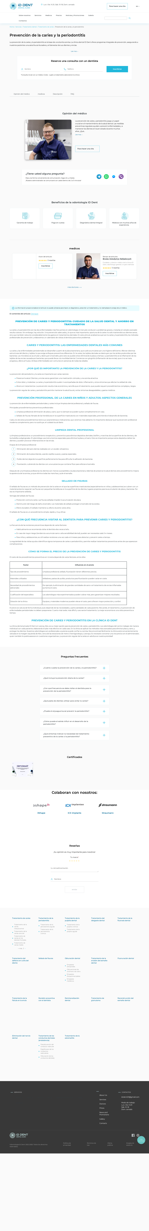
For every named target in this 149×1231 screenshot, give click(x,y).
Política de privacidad (67, 1144)
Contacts (19, 1103)
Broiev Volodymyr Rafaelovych (117, 259)
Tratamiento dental (30, 27)
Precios (59, 15)
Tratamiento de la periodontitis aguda (48, 926)
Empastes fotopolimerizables (73, 975)
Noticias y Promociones (75, 15)
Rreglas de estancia (130, 1144)
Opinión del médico (22, 94)
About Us (19, 1098)
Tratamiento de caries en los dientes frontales (20, 938)
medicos (41, 94)
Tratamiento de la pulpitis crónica (73, 926)
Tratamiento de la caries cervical (20, 932)
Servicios (38, 15)
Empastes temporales (71, 966)
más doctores (73, 287)
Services (18, 27)
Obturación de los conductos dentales (47, 1057)
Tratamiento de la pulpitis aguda (73, 930)
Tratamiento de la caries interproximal (20, 926)
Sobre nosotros (25, 15)
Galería (91, 15)
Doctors (40, 1098)
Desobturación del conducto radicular (47, 1045)
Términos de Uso (91, 1144)
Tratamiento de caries (46, 27)
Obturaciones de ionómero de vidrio (73, 970)
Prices (50, 1098)
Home (12, 27)
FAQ (72, 94)
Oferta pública (110, 1144)
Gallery (80, 1098)
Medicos (48, 15)
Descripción (58, 94)
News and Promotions (65, 1098)
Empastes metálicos (70, 980)
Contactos (23, 21)
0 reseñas (51, 260)
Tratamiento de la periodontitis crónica (47, 931)
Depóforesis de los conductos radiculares (47, 1051)
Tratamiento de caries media (19, 944)
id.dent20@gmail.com (130, 1097)
